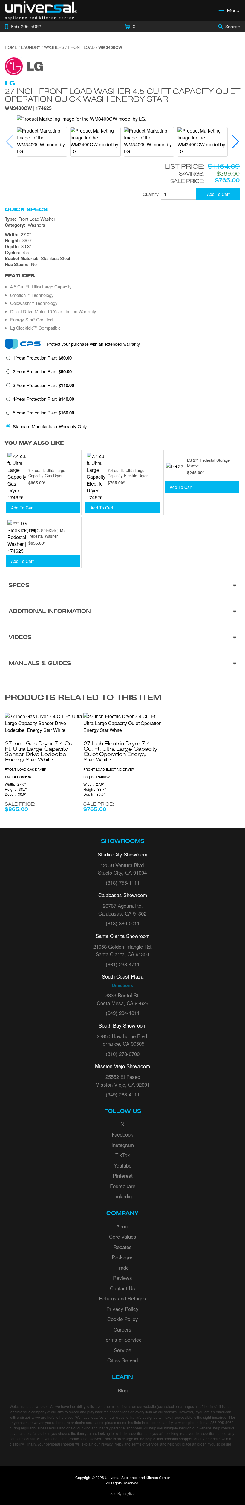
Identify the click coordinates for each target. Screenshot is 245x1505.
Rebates (122, 1247)
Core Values (122, 1236)
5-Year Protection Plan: (43, 412)
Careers (122, 1329)
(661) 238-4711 (123, 964)
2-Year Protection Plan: (42, 371)
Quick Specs (26, 209)
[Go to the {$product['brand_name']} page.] (24, 65)
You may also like (34, 443)
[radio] (39, 359)
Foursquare (122, 1186)
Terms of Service (122, 1339)
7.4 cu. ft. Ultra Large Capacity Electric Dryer (128, 473)
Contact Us (122, 1288)
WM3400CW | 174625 (28, 108)
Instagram (122, 1144)
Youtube (122, 1165)
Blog (123, 1390)
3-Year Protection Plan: (43, 385)
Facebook (122, 1134)
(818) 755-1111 (123, 882)
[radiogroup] (122, 393)
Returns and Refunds (122, 1298)
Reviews (122, 1277)
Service (122, 1350)
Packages (123, 1257)
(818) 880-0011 (123, 923)
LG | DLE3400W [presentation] (96, 777)
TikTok (122, 1155)
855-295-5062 (222, 1422)
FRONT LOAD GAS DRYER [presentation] (25, 769)
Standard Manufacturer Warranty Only (50, 426)
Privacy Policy (122, 1308)
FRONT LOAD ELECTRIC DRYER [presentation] (108, 769)
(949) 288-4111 (123, 1094)
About (122, 1226)
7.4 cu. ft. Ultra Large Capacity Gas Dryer (46, 473)
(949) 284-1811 (123, 1012)
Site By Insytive (122, 1493)
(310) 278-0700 (123, 1053)
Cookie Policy (122, 1319)
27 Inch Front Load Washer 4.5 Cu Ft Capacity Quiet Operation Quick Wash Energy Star (122, 95)
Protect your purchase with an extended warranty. (94, 344)
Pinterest (123, 1175)
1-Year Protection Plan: (42, 357)
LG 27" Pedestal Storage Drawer (208, 462)
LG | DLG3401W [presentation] (18, 777)
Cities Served (122, 1360)
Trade (123, 1267)
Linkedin (122, 1196)
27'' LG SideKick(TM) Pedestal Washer (46, 533)
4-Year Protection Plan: (43, 399)
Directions (122, 985)
